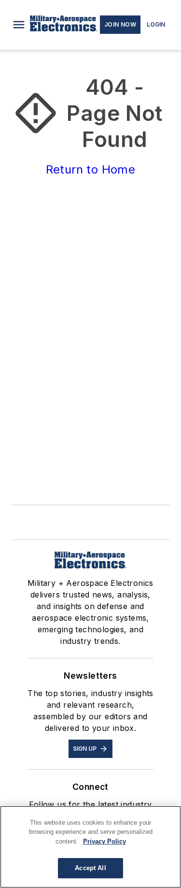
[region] (90, 847)
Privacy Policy (104, 841)
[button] (19, 24)
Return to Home (91, 169)
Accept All (90, 868)
